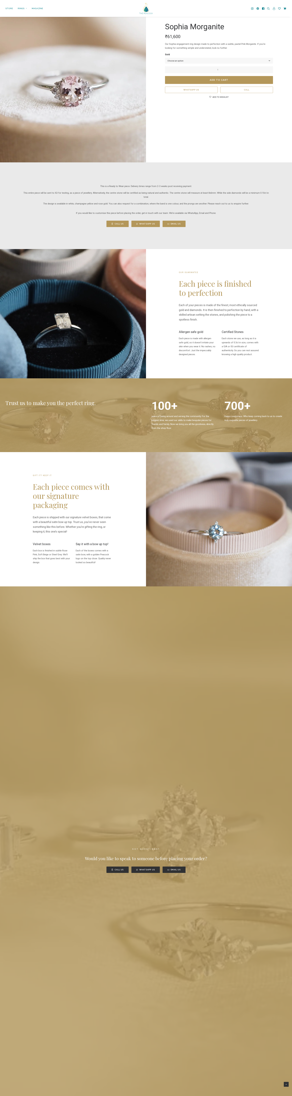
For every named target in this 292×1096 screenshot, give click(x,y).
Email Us (176, 224)
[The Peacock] (146, 8)
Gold (167, 54)
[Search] (268, 8)
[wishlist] (279, 8)
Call (246, 90)
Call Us (119, 224)
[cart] (284, 8)
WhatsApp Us (191, 90)
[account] (274, 8)
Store (9, 8)
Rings (21, 8)
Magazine (37, 8)
